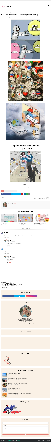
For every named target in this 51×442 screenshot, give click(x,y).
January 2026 (6, 364)
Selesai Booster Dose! (22, 223)
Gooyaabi (18, 440)
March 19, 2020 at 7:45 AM (11, 241)
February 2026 (6, 363)
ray (5, 248)
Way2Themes (10, 440)
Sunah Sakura (7, 232)
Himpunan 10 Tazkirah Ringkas (14, 373)
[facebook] (8, 296)
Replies (6, 239)
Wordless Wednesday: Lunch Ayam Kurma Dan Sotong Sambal (19, 393)
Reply (5, 237)
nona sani (3, 17)
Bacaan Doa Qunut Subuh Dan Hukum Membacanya (17, 378)
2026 (5, 356)
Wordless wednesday (7, 12)
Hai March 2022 (4, 223)
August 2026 (6, 357)
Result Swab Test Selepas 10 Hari (40, 223)
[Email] (43, 296)
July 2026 (6, 358)
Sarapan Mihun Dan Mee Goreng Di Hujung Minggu (17, 383)
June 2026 (6, 359)
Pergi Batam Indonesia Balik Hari (14, 388)
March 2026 (6, 362)
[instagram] (31, 296)
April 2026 (6, 361)
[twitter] (19, 296)
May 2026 (5, 360)
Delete (8, 237)
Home (2, 12)
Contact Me (43, 440)
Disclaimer (48, 440)
